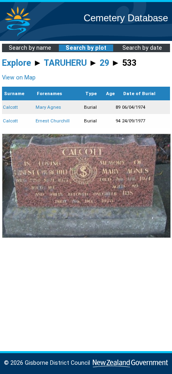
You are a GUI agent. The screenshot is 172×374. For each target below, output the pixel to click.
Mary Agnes (48, 107)
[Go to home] (17, 36)
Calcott (10, 107)
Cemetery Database (126, 17)
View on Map (19, 77)
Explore (16, 63)
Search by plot (86, 48)
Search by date (142, 48)
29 (104, 63)
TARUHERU (65, 63)
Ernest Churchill (53, 121)
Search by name (30, 48)
